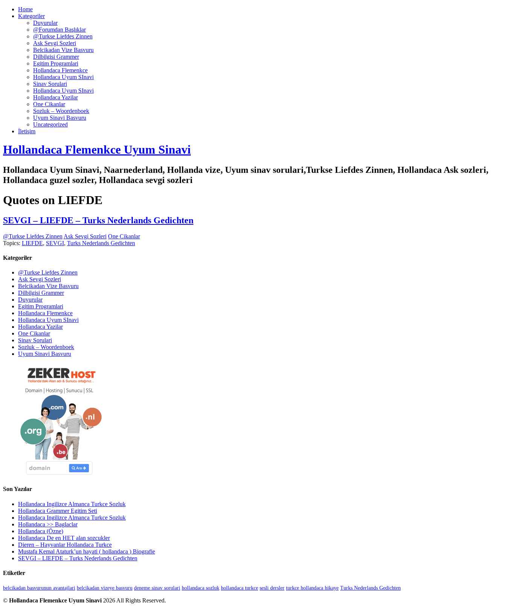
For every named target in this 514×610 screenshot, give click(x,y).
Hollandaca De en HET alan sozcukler (64, 538)
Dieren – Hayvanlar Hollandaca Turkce (65, 544)
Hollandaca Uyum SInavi (63, 77)
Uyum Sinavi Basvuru (59, 117)
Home (25, 9)
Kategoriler (31, 16)
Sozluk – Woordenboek (61, 111)
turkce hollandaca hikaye (312, 588)
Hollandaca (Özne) (40, 531)
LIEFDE (32, 243)
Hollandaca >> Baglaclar (48, 524)
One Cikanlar (49, 104)
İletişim (26, 131)
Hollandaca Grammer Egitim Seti (57, 511)
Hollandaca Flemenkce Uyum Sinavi (97, 149)
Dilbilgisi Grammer (56, 56)
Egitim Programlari (55, 63)
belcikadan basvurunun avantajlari (39, 588)
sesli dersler (272, 588)
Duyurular (45, 23)
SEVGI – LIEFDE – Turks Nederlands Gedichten (98, 220)
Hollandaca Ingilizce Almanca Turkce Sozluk (72, 504)
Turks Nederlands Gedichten (101, 243)
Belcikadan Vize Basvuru (63, 50)
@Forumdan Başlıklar (59, 29)
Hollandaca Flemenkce (60, 70)
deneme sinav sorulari (157, 588)
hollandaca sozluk (200, 588)
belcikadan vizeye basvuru (104, 588)
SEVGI (55, 243)
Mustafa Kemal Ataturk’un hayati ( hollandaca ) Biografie (86, 551)
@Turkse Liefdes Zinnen (63, 36)
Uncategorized (50, 124)
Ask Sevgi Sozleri (54, 43)
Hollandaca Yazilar (55, 97)
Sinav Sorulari (50, 84)
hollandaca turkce (239, 588)
